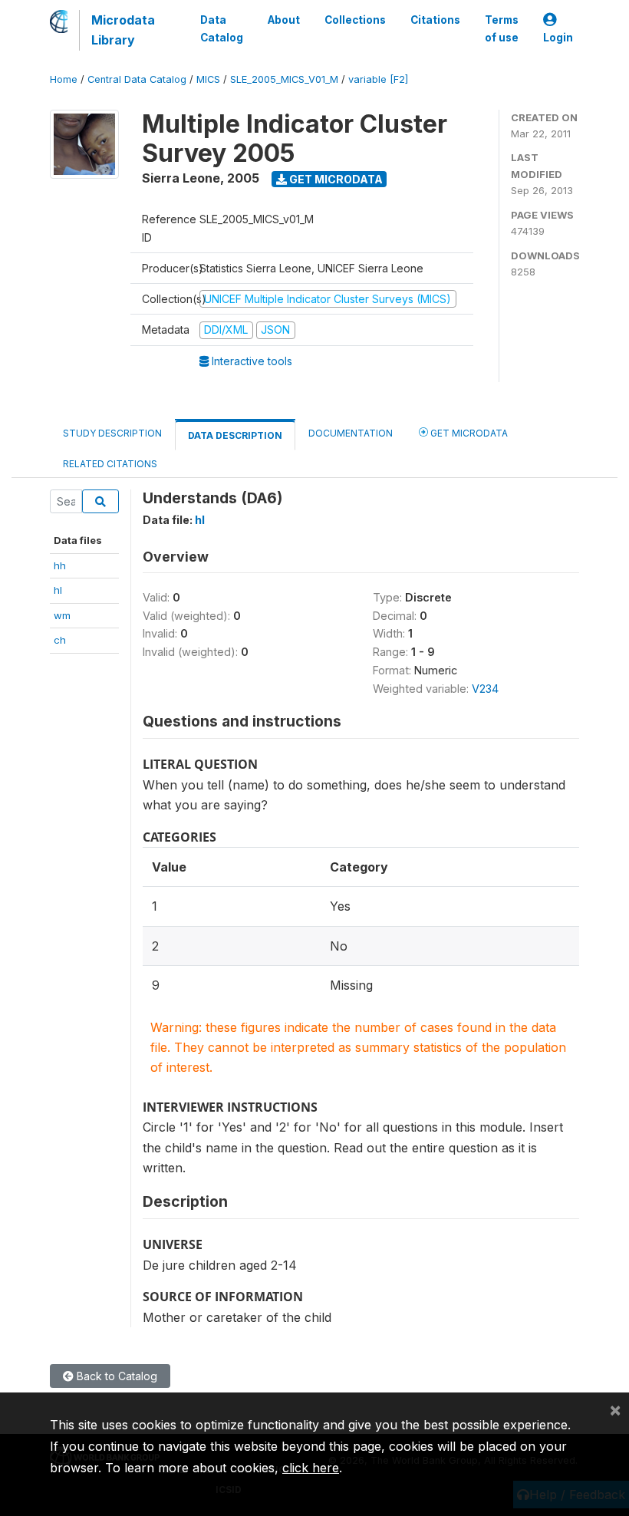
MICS (208, 79)
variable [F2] (378, 79)
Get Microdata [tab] (468, 433)
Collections (355, 20)
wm (62, 615)
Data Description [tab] (235, 435)
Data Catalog (221, 28)
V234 (485, 688)
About (284, 20)
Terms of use (502, 28)
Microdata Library (123, 30)
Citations (435, 20)
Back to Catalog (115, 1376)
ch (60, 640)
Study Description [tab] (112, 433)
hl (58, 590)
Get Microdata (335, 179)
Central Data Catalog (136, 79)
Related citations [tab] (110, 464)
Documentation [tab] (350, 433)
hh (60, 565)
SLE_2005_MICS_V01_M (284, 79)
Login (558, 37)
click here (310, 1467)
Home (63, 79)
